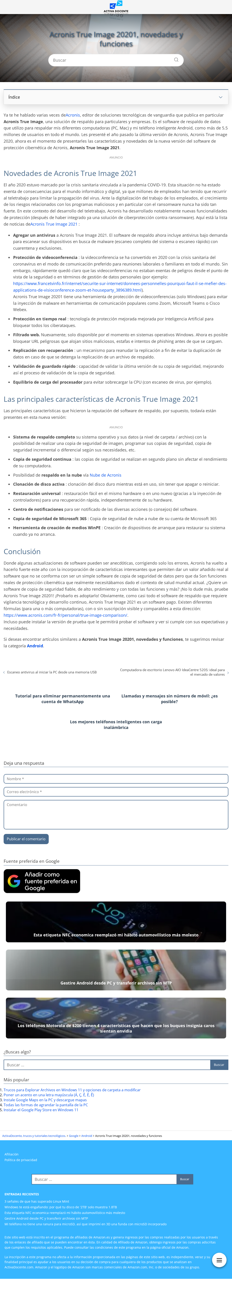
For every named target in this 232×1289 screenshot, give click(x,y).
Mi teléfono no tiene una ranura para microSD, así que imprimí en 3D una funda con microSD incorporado (86, 1224)
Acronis (73, 115)
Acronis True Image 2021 (53, 224)
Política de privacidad (21, 1160)
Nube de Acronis (105, 475)
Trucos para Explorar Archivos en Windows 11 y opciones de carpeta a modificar (72, 1089)
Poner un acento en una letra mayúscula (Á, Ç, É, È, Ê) (49, 1094)
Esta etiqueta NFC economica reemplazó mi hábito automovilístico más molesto (65, 1213)
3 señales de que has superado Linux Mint (37, 1201)
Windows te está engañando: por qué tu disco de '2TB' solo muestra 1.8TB (61, 1207)
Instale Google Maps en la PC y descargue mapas (45, 1099)
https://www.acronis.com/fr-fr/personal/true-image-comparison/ (65, 615)
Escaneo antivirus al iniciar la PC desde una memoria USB (52, 672)
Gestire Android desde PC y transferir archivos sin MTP (46, 1218)
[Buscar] (174, 58)
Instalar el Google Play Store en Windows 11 (41, 1109)
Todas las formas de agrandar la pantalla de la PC (46, 1104)
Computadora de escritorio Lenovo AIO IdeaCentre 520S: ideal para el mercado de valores (172, 672)
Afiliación (12, 1154)
